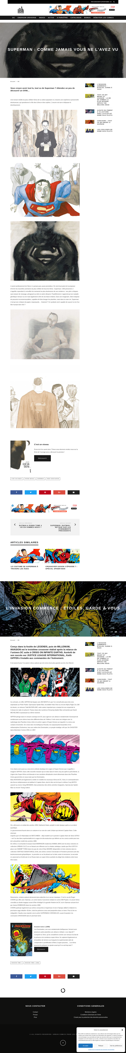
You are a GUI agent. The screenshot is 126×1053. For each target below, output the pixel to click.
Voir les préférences (116, 1045)
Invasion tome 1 (16, 962)
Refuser (100, 1045)
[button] (122, 1030)
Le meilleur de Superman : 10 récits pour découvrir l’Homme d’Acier (27, 569)
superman (40, 478)
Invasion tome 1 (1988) (32, 962)
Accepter (85, 1045)
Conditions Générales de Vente (90, 1014)
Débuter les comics (103, 17)
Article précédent (25, 523)
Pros (35, 1017)
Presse (35, 1014)
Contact (35, 1012)
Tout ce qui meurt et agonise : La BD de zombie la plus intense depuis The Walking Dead (104, 100)
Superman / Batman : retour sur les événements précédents (60, 528)
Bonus (87, 17)
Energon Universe (27, 17)
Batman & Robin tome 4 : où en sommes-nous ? (30, 526)
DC (13, 17)
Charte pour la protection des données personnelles (101, 1049)
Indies (42, 17)
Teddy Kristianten (53, 478)
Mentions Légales (90, 1012)
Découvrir (42, 458)
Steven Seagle (29, 478)
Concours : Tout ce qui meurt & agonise (104, 122)
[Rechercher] (114, 2)
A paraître (62, 17)
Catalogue (76, 17)
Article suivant (65, 523)
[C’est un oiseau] (45, 158)
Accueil (12, 81)
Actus (51, 17)
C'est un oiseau (16, 478)
